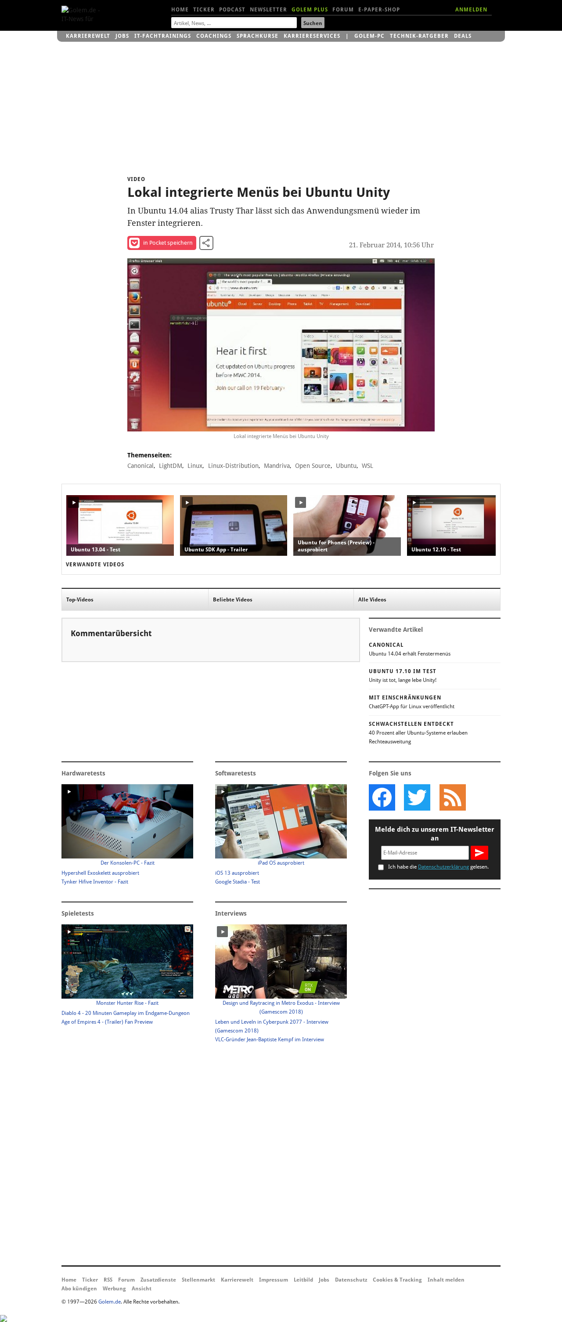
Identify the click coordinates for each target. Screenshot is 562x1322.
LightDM (170, 465)
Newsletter (268, 10)
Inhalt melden (446, 1280)
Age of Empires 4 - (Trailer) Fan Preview (107, 1022)
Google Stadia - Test (237, 882)
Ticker (204, 10)
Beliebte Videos (232, 600)
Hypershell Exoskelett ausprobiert (100, 873)
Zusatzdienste (158, 1280)
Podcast (232, 10)
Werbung (114, 1289)
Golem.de (109, 1302)
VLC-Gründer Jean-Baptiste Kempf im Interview (269, 1039)
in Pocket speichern (168, 242)
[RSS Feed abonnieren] (452, 797)
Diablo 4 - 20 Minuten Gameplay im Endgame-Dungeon (125, 1013)
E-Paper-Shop (379, 10)
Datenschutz (351, 1280)
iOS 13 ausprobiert (237, 873)
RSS (108, 1280)
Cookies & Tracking (397, 1280)
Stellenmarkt (198, 1280)
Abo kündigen (79, 1289)
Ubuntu (346, 465)
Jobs (122, 36)
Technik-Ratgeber (419, 36)
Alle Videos (372, 600)
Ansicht (141, 1289)
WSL (367, 465)
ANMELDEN (471, 10)
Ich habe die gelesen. (438, 867)
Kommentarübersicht (111, 633)
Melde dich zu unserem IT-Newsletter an (434, 834)
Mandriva (277, 465)
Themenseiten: (149, 455)
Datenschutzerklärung (443, 867)
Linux (194, 465)
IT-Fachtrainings (162, 36)
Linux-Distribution (233, 465)
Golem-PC (369, 36)
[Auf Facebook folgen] (382, 797)
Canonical (140, 465)
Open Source (313, 465)
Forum (343, 10)
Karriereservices (312, 36)
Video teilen (206, 243)
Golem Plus (310, 10)
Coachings (213, 36)
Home (180, 10)
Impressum (273, 1280)
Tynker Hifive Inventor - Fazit (94, 882)
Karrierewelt (88, 36)
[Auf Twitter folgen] (417, 797)
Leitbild (303, 1280)
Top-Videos (80, 600)
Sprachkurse (257, 36)
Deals (463, 36)
